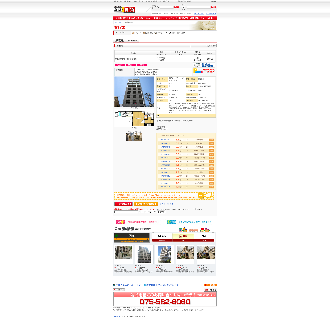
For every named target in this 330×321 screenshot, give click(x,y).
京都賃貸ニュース (160, 18)
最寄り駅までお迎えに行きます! (162, 285)
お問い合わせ (211, 14)
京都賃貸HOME (122, 18)
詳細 (211, 139)
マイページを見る (166, 204)
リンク (203, 18)
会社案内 (210, 18)
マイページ (172, 18)
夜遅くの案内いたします (128, 285)
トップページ (119, 22)
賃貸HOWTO (183, 18)
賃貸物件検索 (134, 18)
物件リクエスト (146, 18)
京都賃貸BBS (194, 18)
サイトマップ (199, 14)
